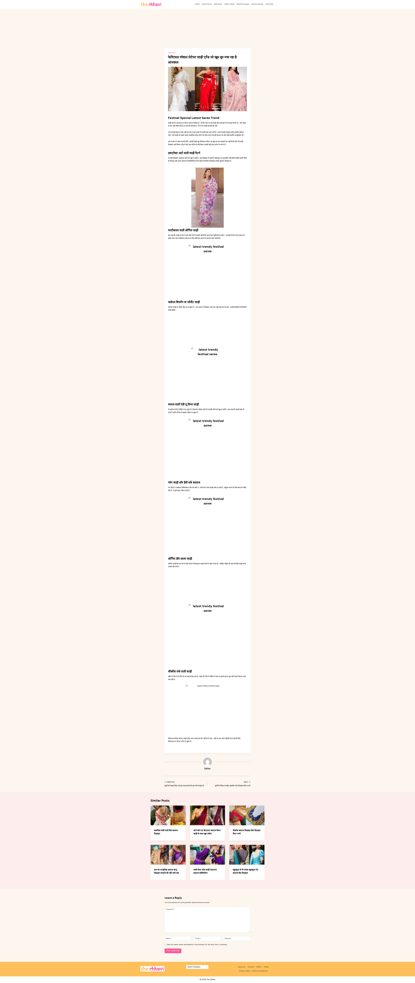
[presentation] (168, 815)
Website (228, 938)
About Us (241, 967)
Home (197, 4)
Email (198, 938)
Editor (207, 768)
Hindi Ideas (172, 53)
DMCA (259, 967)
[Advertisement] (207, 32)
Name (169, 938)
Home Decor (207, 4)
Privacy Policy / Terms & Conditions (253, 971)
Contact (251, 967)
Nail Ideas (218, 4)
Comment (170, 909)
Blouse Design (257, 4)
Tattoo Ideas (229, 4)
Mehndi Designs (243, 4)
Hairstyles (269, 4)
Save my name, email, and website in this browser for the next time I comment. (197, 945)
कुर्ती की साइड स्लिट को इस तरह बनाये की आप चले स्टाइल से (184, 784)
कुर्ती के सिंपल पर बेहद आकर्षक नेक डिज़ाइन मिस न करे (232, 784)
